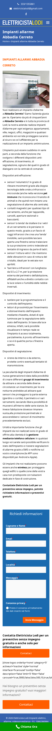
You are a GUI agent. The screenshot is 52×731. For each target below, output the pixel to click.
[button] (47, 22)
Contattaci (26, 653)
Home (6, 41)
